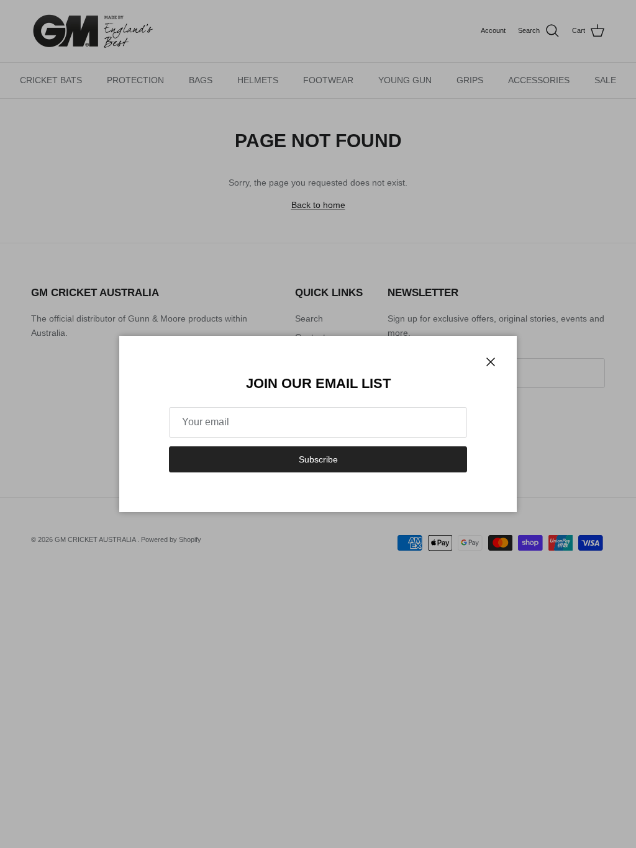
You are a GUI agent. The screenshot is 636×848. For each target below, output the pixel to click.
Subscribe (318, 459)
